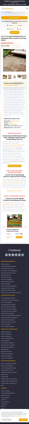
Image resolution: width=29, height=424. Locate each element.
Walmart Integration (6, 334)
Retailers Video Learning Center (9, 379)
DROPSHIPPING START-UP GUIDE (14, 191)
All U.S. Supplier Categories (8, 326)
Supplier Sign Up (5, 397)
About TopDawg (5, 391)
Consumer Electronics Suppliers (9, 311)
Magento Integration (6, 351)
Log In (2, 408)
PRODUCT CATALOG (14, 17)
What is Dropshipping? (7, 366)
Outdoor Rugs (13, 124)
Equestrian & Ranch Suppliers (8, 322)
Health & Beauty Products (7, 281)
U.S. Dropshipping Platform (8, 393)
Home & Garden (15, 121)
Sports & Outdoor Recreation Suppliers (11, 315)
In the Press (4, 404)
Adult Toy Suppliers (6, 324)
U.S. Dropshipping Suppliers (8, 298)
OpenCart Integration (6, 356)
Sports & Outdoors (6, 284)
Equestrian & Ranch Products (8, 290)
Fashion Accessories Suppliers (8, 309)
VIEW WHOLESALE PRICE (7, 43)
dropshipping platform (16, 145)
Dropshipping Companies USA (8, 383)
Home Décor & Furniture (7, 268)
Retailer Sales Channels (7, 370)
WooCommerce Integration (8, 345)
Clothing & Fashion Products (8, 273)
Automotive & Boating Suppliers (9, 317)
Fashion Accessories (6, 277)
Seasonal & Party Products (7, 288)
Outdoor (10, 122)
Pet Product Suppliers (6, 302)
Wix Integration (5, 349)
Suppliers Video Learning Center (9, 381)
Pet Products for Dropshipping (9, 270)
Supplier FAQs (4, 376)
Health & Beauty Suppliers (7, 313)
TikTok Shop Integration (7, 338)
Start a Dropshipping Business (9, 363)
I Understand (23, 419)
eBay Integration (5, 340)
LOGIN (24, 4)
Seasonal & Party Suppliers (8, 320)
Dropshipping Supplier (11, 85)
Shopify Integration (6, 332)
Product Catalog (5, 264)
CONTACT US (19, 4)
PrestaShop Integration (7, 353)
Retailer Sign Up (5, 395)
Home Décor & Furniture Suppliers (10, 300)
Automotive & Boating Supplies (9, 286)
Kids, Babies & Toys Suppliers (8, 307)
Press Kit (3, 406)
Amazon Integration (6, 336)
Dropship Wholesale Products (8, 266)
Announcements (5, 402)
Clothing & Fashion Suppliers (8, 304)
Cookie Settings (6, 419)
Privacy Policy (18, 416)
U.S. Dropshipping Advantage (8, 368)
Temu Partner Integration (7, 343)
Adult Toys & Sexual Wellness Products (11, 292)
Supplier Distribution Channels (9, 372)
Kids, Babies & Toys (6, 275)
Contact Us (4, 399)
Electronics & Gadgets (6, 279)
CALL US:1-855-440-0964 (9, 4)
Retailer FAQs (4, 374)
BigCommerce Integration (7, 347)
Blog (2, 385)
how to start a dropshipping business (13, 182)
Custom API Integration (7, 358)
